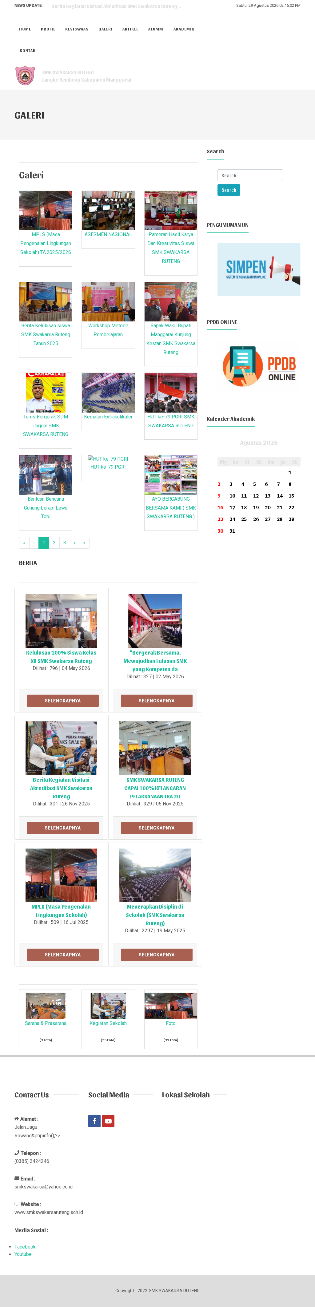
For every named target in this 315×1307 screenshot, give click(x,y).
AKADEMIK (183, 28)
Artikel (130, 28)
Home (25, 28)
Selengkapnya (63, 700)
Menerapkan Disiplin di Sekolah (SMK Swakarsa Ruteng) (155, 914)
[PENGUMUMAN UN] (259, 269)
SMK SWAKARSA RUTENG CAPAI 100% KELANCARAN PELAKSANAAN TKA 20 (155, 787)
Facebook (25, 1247)
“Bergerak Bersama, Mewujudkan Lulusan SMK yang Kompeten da (155, 660)
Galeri (105, 28)
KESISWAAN (77, 28)
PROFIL (48, 28)
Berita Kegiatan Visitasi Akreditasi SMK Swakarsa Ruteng (61, 787)
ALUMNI (156, 28)
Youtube (23, 1254)
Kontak (28, 50)
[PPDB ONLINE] (259, 366)
